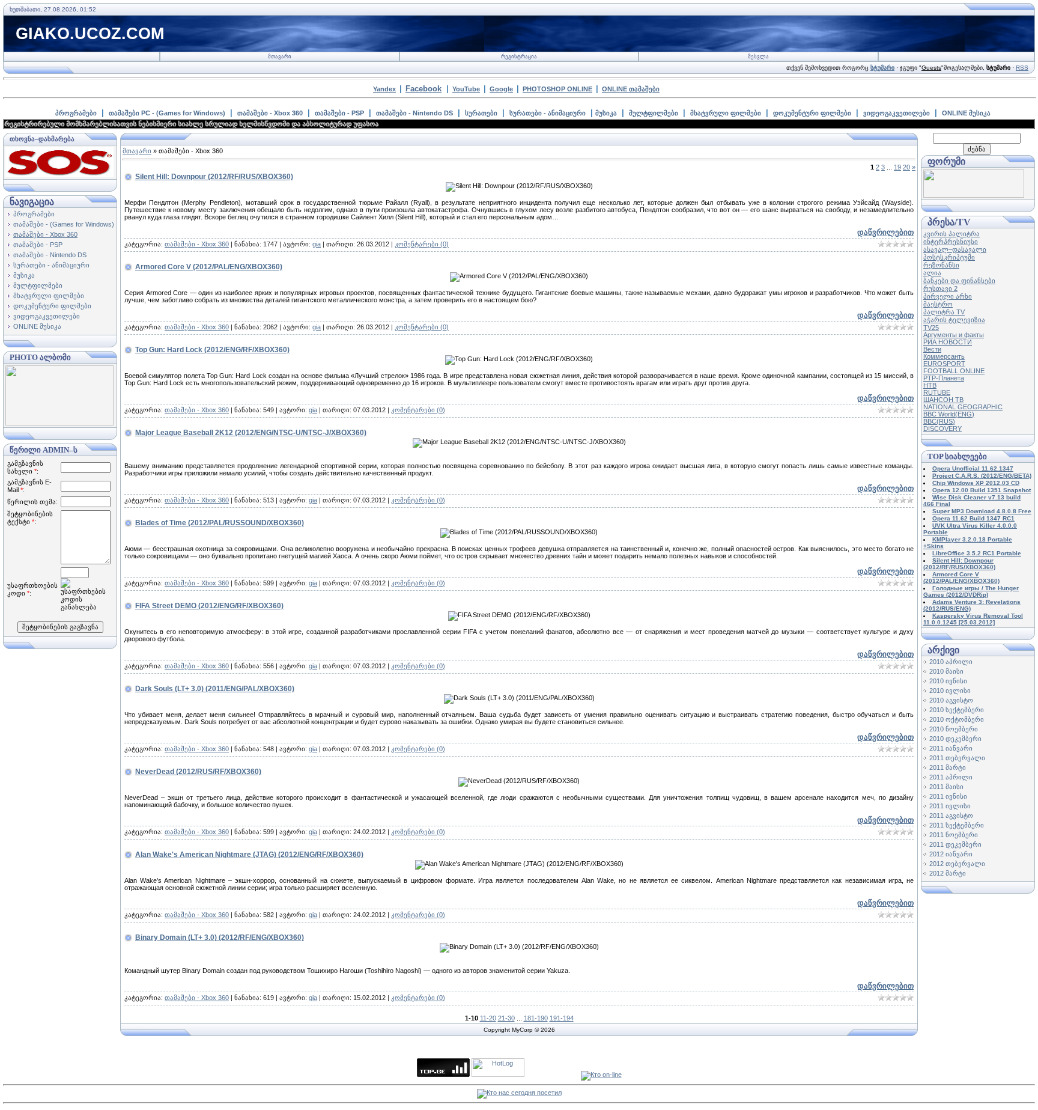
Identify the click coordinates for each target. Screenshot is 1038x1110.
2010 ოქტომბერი (956, 719)
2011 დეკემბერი (955, 844)
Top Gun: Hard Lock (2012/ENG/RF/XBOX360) (212, 350)
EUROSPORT (944, 363)
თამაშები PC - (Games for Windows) (167, 113)
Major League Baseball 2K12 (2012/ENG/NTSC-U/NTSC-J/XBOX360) (250, 432)
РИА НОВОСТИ (947, 342)
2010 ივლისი (950, 690)
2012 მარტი (947, 873)
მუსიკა (606, 113)
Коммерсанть (944, 356)
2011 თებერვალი (957, 757)
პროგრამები (76, 113)
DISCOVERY (942, 428)
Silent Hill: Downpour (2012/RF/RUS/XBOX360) (214, 176)
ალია (932, 272)
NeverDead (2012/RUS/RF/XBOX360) (198, 771)
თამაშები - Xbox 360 (270, 113)
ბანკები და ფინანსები (959, 280)
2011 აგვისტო (951, 815)
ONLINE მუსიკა (966, 113)
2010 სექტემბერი (956, 709)
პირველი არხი (947, 296)
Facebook (423, 88)
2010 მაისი (946, 671)
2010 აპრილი (951, 661)
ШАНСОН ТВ (943, 399)
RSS (1022, 67)
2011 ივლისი (950, 806)
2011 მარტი (947, 767)
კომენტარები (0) (422, 244)
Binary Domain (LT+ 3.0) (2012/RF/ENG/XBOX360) (219, 937)
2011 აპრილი (951, 777)
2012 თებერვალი (957, 863)
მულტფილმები (653, 113)
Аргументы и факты (953, 334)
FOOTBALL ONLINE (954, 370)
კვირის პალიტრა (951, 233)
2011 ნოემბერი (953, 834)
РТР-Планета (943, 378)
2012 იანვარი (951, 854)
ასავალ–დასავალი (954, 249)
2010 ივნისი (948, 681)
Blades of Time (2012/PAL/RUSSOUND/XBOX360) (219, 523)
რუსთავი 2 (940, 288)
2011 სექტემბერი (956, 825)
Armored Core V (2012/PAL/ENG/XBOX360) (208, 267)
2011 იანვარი (951, 748)
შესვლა (758, 56)
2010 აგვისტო (951, 700)
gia (316, 244)
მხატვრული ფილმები (725, 113)
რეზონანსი (941, 265)
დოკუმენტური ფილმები (812, 113)
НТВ (929, 385)
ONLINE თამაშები (631, 89)
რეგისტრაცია (519, 56)
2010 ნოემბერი (953, 729)
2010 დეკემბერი (955, 738)
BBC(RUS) (939, 421)
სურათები (481, 113)
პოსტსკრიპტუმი (949, 257)
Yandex (384, 89)
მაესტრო (938, 304)
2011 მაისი (946, 786)
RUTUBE (936, 392)
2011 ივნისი (948, 796)
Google (501, 89)
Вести (932, 349)
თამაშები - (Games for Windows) (63, 224)
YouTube (466, 89)
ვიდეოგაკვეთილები (896, 113)
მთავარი (279, 56)
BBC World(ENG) (948, 414)
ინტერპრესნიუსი (950, 241)
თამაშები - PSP (339, 113)
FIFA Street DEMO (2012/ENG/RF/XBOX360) (209, 606)
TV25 (931, 327)
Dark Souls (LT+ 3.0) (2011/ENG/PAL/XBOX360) (214, 689)
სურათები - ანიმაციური (547, 113)
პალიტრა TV (944, 312)
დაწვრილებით (885, 232)
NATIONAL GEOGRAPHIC (963, 406)
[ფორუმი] (973, 195)
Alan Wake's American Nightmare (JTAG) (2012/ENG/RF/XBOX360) (249, 854)
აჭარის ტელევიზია (954, 319)
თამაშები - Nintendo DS (414, 113)
